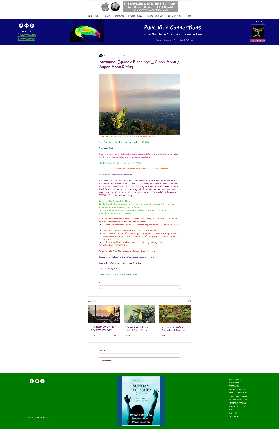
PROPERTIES (234, 386)
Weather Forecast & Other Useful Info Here (175, 40)
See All (189, 301)
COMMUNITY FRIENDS (238, 396)
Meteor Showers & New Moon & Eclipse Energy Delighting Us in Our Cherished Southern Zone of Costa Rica (139, 328)
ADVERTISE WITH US (237, 403)
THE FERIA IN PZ (236, 416)
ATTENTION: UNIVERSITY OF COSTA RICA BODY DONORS (104, 328)
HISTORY (233, 413)
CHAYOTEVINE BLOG (237, 389)
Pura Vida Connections (172, 27)
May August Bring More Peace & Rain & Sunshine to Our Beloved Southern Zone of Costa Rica (174, 328)
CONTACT (233, 410)
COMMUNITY (234, 383)
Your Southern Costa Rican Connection (173, 34)
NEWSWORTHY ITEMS (238, 399)
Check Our (258, 21)
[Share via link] (100, 282)
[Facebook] (21, 25)
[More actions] (178, 55)
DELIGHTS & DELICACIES (239, 393)
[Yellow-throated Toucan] (139, 314)
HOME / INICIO (235, 379)
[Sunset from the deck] (104, 314)
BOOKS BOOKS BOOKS (237, 406)
